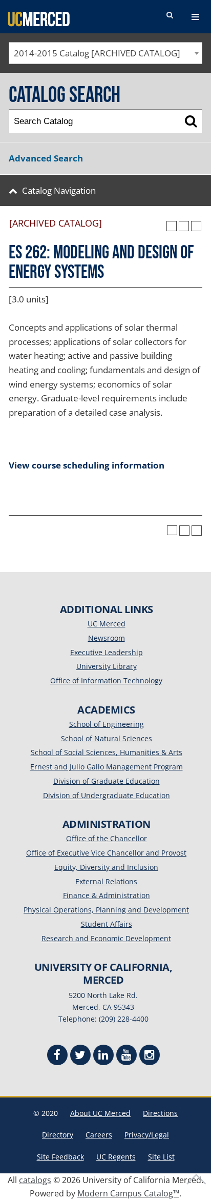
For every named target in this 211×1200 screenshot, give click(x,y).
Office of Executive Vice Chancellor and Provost (106, 853)
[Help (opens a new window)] (196, 226)
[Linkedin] (103, 1056)
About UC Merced (100, 1113)
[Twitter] (80, 1056)
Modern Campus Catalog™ (128, 1193)
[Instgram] (149, 1056)
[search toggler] (169, 15)
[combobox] (105, 53)
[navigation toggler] (195, 17)
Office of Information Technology (106, 680)
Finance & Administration (106, 895)
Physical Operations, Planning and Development (106, 909)
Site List (161, 1157)
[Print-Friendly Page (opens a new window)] (184, 226)
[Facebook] (57, 1056)
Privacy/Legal (146, 1135)
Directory (57, 1135)
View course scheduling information (86, 465)
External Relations (106, 881)
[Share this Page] (171, 226)
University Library (106, 666)
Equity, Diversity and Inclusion (106, 867)
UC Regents (116, 1157)
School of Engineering (106, 724)
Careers (99, 1135)
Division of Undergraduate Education (106, 795)
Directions (160, 1113)
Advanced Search (46, 158)
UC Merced (106, 623)
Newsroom (106, 638)
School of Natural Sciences (106, 738)
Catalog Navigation (59, 190)
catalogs (35, 1180)
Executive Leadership (106, 652)
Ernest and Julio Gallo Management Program (106, 766)
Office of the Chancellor (106, 838)
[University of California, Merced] (39, 18)
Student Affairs (106, 924)
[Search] (190, 121)
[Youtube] (126, 1056)
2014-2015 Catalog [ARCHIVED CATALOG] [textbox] (97, 53)
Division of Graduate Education (106, 781)
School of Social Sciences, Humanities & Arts (106, 752)
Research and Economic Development (106, 938)
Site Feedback (60, 1157)
